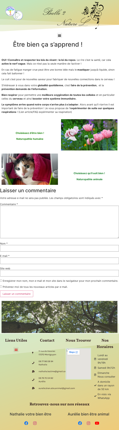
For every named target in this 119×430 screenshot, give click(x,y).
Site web (5, 268)
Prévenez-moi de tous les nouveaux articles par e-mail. (35, 287)
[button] (59, 35)
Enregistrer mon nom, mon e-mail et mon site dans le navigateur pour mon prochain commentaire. (60, 281)
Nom (4, 243)
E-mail (4, 256)
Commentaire (9, 204)
